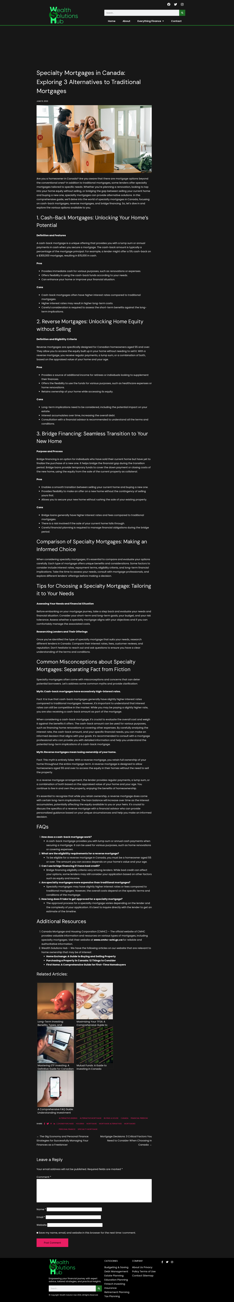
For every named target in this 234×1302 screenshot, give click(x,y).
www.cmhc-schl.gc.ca (108, 939)
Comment (44, 1177)
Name (41, 1209)
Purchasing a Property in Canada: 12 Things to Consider (81, 960)
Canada (124, 1118)
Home (111, 21)
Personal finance (67, 1129)
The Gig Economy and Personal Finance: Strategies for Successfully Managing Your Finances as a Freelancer (63, 1140)
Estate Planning (114, 1275)
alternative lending (68, 1118)
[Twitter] (175, 4)
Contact (176, 21)
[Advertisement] (117, 44)
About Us (137, 1267)
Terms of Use (148, 1271)
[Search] (182, 13)
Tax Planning (112, 1296)
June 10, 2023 (42, 101)
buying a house (111, 1118)
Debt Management (116, 1271)
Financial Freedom (139, 1118)
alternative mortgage (90, 1118)
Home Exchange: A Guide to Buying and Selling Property (81, 956)
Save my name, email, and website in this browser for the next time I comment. (87, 1232)
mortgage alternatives (110, 1123)
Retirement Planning (116, 1292)
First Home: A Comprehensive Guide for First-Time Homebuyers (86, 964)
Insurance (110, 1288)
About (126, 21)
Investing (119, 1284)
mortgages (129, 1123)
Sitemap (148, 1275)
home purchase (66, 1123)
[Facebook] (169, 4)
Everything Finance (149, 21)
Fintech (108, 1284)
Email (41, 1217)
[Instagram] (182, 4)
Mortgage (92, 1123)
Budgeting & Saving (116, 1267)
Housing (80, 1123)
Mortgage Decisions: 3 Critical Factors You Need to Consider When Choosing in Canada (126, 1140)
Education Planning (116, 1279)
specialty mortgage (87, 1129)
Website (42, 1225)
